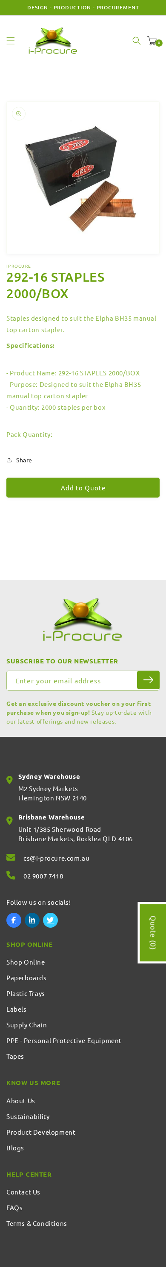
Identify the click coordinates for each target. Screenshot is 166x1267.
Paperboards (26, 977)
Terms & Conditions (36, 1223)
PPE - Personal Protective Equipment (64, 1040)
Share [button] (24, 460)
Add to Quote (83, 488)
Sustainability (27, 1116)
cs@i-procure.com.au (56, 858)
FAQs (14, 1207)
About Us (20, 1100)
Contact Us (23, 1192)
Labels (16, 1009)
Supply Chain (26, 1025)
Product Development (40, 1132)
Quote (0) (153, 932)
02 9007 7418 (43, 876)
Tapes (15, 1056)
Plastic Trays (25, 993)
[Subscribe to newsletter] (148, 680)
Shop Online (25, 962)
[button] (10, 40)
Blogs (15, 1148)
